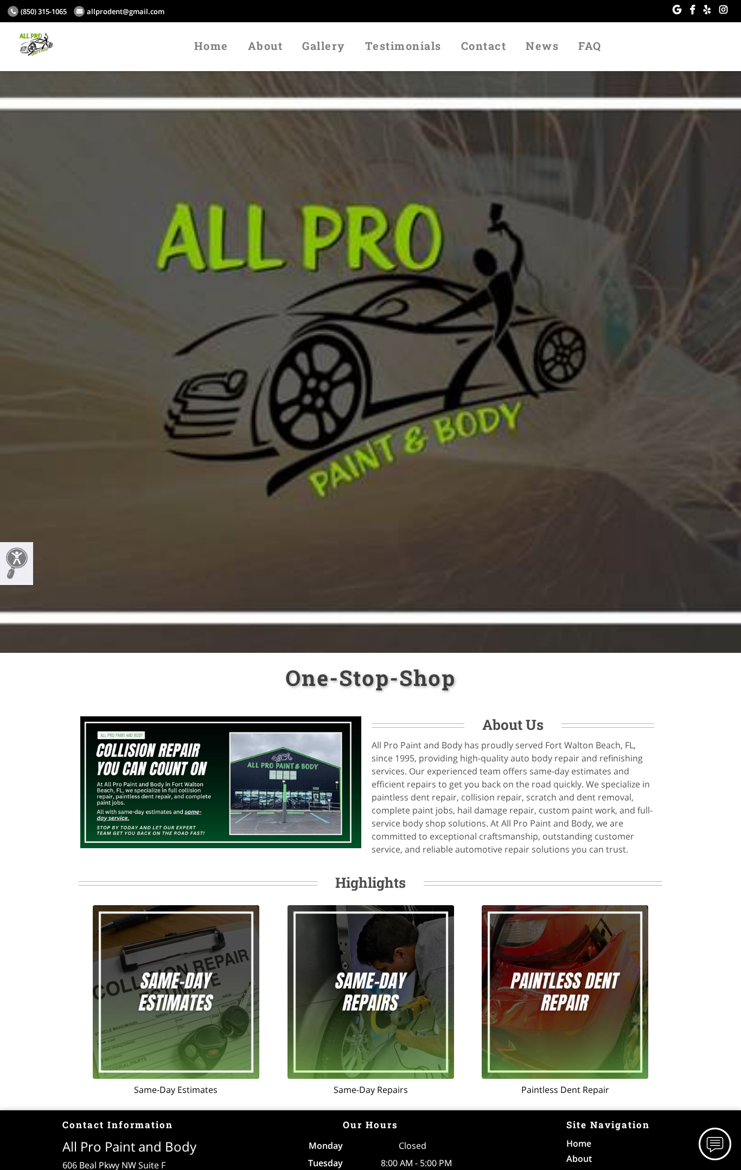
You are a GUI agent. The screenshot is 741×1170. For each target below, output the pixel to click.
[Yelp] (707, 10)
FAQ (590, 46)
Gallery (324, 46)
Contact (484, 46)
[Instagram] (723, 10)
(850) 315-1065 (44, 11)
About (265, 46)
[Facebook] (692, 10)
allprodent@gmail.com (125, 11)
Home (211, 46)
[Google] (677, 10)
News (542, 46)
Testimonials (403, 46)
